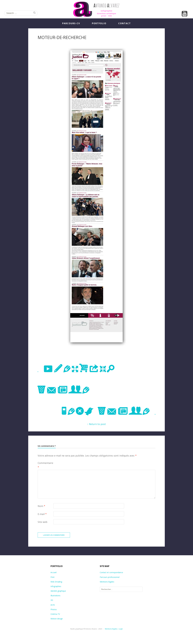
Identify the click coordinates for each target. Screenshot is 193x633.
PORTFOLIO (99, 23)
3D (52, 600)
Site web (42, 521)
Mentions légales (107, 581)
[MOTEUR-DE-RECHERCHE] (96, 347)
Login (121, 629)
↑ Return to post (96, 424)
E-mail (42, 514)
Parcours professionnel (109, 577)
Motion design (57, 618)
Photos (54, 609)
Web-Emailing (56, 581)
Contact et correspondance (111, 572)
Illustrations (55, 595)
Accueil (53, 572)
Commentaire (45, 465)
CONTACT (124, 23)
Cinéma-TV (55, 614)
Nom (41, 506)
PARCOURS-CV (71, 23)
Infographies (56, 586)
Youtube (184, 14)
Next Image (108, 411)
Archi (53, 605)
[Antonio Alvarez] (96, 9)
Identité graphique (58, 591)
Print (52, 577)
